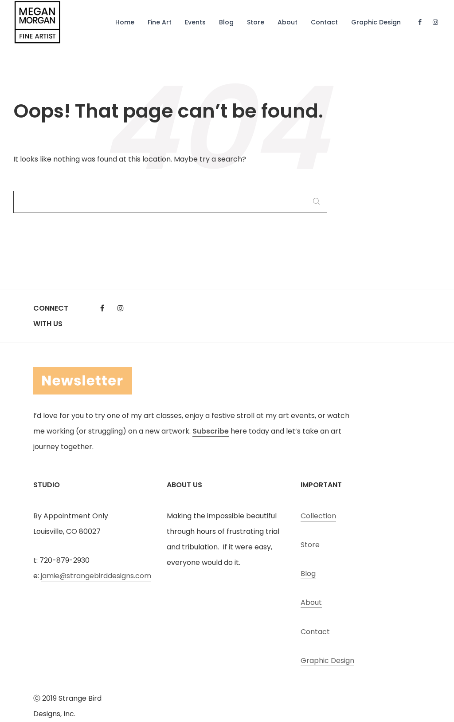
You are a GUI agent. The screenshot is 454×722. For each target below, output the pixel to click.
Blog (226, 22)
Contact (324, 22)
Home (124, 22)
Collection (318, 516)
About (287, 22)
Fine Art (160, 22)
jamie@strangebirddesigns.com (96, 576)
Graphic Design (376, 22)
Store (255, 22)
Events (195, 22)
